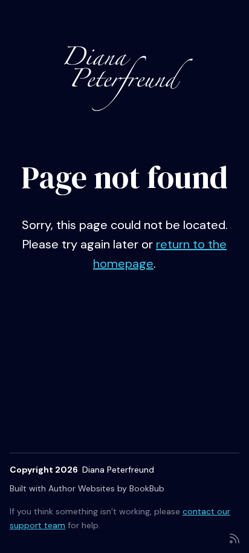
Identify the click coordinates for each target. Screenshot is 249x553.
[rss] (234, 537)
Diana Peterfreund (118, 469)
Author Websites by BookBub (106, 488)
